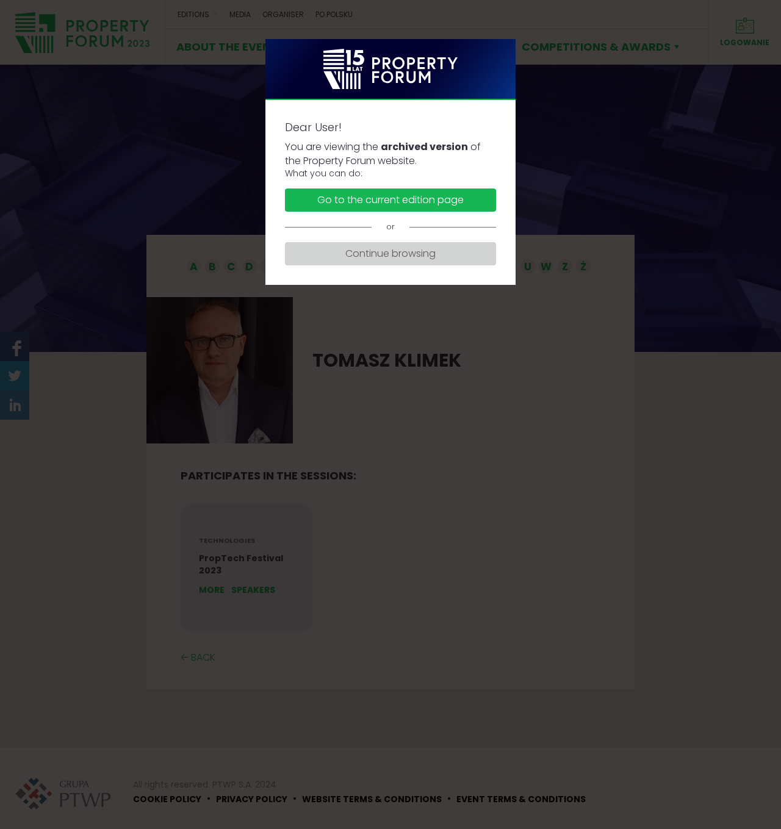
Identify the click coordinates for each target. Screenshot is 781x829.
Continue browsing (390, 253)
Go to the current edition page (390, 200)
